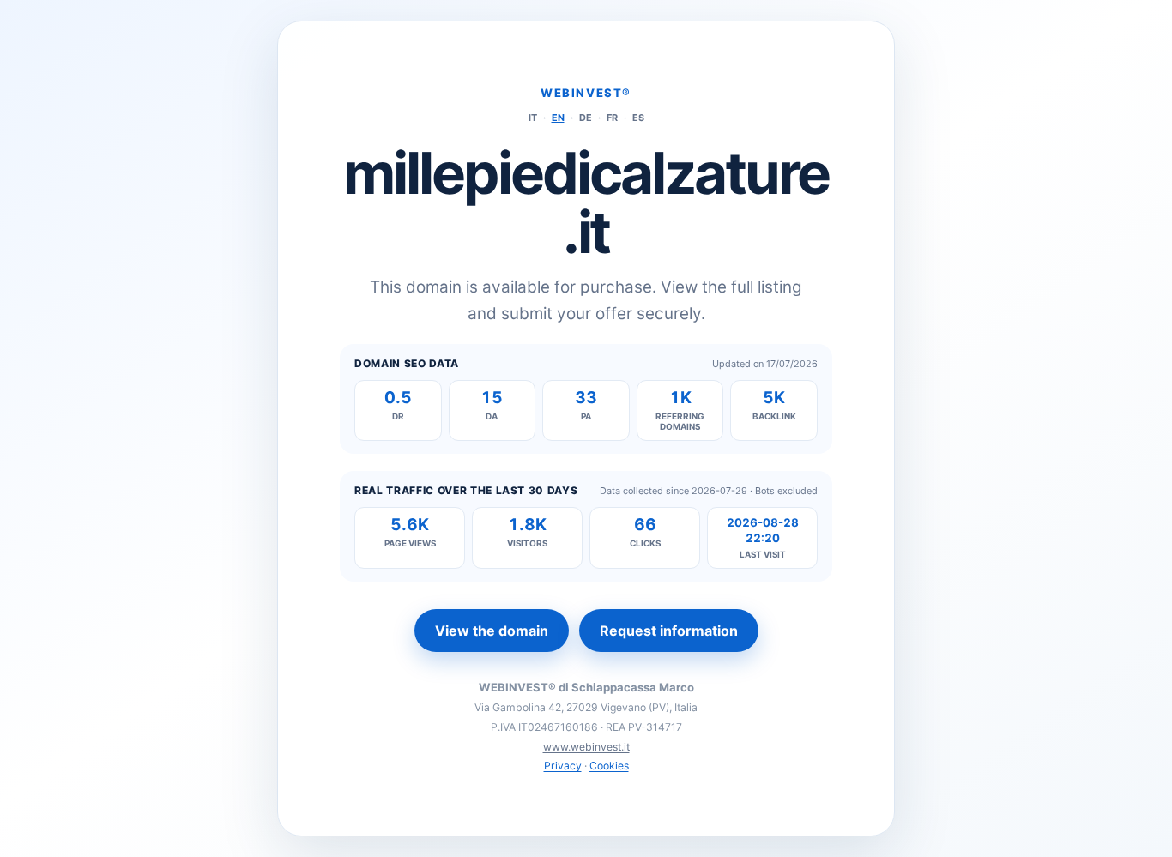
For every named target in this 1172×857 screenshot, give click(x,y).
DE (585, 118)
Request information (669, 630)
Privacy (563, 765)
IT (533, 118)
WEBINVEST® (586, 93)
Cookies (609, 765)
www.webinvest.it (586, 746)
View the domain (491, 630)
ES (638, 118)
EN (558, 118)
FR (612, 118)
